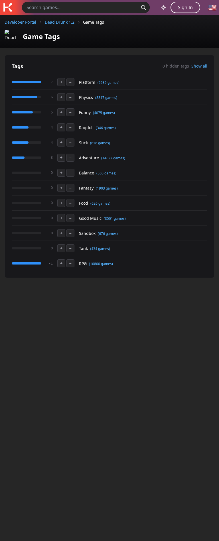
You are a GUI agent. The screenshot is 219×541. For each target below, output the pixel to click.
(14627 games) (113, 158)
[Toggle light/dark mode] (163, 7)
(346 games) (106, 127)
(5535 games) (108, 82)
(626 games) (100, 203)
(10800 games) (101, 263)
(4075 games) (104, 112)
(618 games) (100, 143)
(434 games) (100, 248)
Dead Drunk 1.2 (59, 22)
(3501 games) (115, 218)
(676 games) (108, 233)
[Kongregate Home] (7, 7)
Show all (199, 66)
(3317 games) (106, 97)
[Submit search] (143, 7)
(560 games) (106, 173)
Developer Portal (20, 22)
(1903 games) (107, 188)
